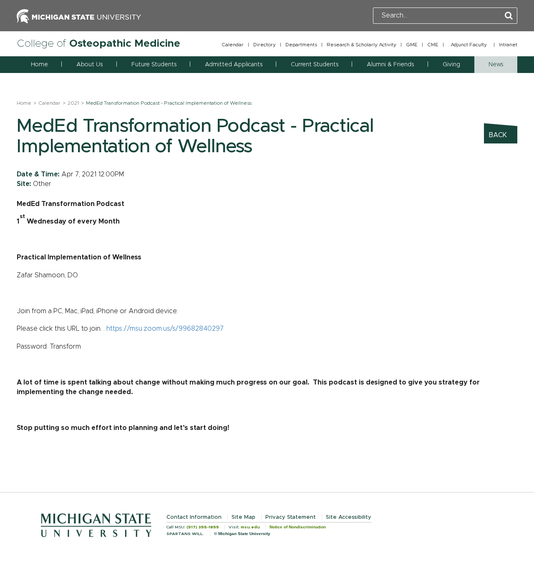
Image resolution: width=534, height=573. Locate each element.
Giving (451, 65)
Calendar (233, 44)
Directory (264, 44)
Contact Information (194, 517)
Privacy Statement (290, 517)
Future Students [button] (153, 65)
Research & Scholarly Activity (361, 44)
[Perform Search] (508, 16)
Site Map (243, 517)
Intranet (508, 44)
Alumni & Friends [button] (390, 65)
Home (39, 65)
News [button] (496, 65)
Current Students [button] (314, 65)
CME (432, 44)
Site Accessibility (348, 517)
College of (98, 43)
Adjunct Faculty (469, 44)
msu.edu (250, 527)
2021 (73, 103)
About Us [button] (89, 65)
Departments (301, 44)
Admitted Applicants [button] (233, 65)
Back (498, 135)
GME (412, 44)
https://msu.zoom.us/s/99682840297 (165, 328)
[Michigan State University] (79, 15)
